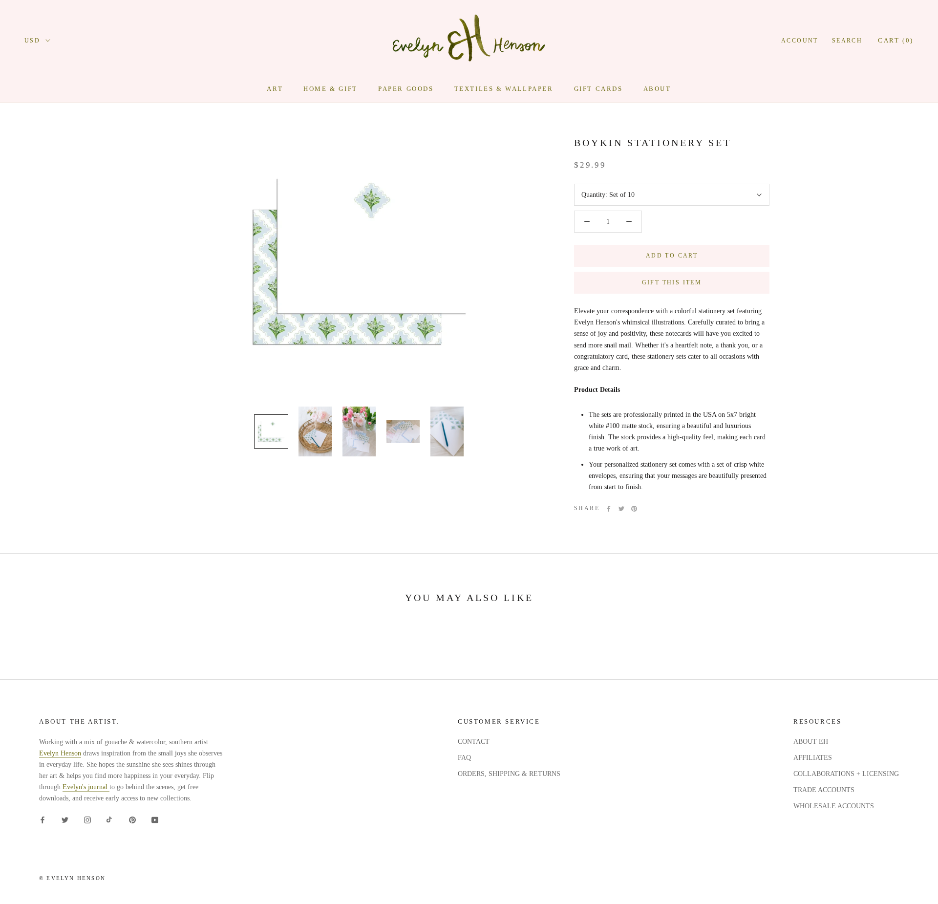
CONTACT (474, 741)
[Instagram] (87, 819)
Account (799, 40)
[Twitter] (621, 509)
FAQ (464, 757)
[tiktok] (110, 819)
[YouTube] (154, 819)
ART (275, 88)
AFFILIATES (812, 757)
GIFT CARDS (598, 88)
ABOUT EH (810, 741)
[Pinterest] (634, 509)
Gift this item (672, 282)
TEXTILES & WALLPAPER (504, 88)
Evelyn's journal (86, 787)
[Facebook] (609, 509)
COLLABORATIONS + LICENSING (846, 773)
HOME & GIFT (330, 88)
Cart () (896, 40)
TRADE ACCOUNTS (823, 790)
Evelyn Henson (60, 753)
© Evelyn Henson (72, 878)
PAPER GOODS (406, 88)
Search (847, 40)
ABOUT (657, 88)
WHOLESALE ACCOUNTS (833, 806)
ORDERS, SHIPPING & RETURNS (509, 773)
